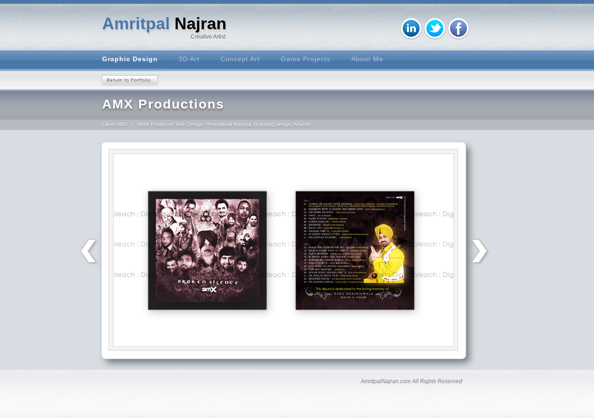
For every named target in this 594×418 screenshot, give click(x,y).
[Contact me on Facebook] (458, 29)
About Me (367, 59)
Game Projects (305, 59)
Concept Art (240, 59)
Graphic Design (130, 59)
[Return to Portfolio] (130, 79)
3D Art (189, 59)
